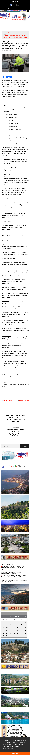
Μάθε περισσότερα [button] (8, 748)
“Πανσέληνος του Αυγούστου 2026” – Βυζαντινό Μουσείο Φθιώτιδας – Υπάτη (12, 563)
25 (10, 633)
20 (17, 630)
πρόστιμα (15, 37)
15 (25, 627)
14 (21, 627)
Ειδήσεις (7, 32)
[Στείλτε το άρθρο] (3, 400)
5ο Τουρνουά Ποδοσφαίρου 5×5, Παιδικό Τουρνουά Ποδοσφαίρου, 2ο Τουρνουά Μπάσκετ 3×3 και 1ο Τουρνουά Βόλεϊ (13, 577)
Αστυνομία (12, 35)
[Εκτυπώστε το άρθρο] (18, 400)
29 (25, 633)
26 (14, 633)
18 (10, 630)
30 (3, 636)
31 (7, 636)
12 (14, 627)
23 (3, 633)
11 (10, 627)
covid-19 (6, 35)
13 (17, 627)
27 (17, 633)
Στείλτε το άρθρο (8, 400)
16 (3, 630)
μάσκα (5, 37)
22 (25, 630)
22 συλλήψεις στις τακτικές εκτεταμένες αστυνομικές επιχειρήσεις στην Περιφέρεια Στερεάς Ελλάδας (14, 567)
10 (7, 627)
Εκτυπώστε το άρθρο (24, 400)
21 (21, 630)
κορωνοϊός (24, 35)
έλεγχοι (18, 35)
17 (7, 630)
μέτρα (10, 37)
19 (14, 630)
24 (7, 633)
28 (21, 633)
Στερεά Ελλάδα (23, 37)
